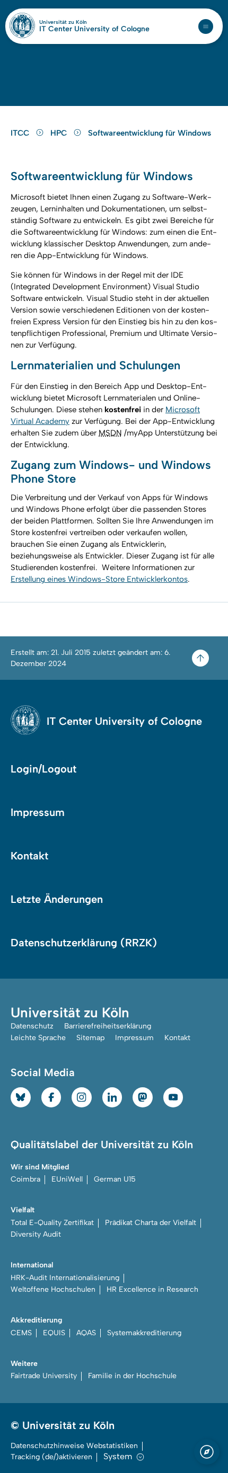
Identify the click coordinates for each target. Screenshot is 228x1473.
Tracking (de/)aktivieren (51, 1456)
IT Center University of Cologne (94, 29)
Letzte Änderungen (57, 899)
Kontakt (29, 855)
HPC (59, 133)
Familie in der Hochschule (132, 1375)
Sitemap (90, 1037)
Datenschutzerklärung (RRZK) (84, 942)
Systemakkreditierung (144, 1332)
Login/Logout (43, 768)
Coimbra (25, 1179)
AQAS (86, 1332)
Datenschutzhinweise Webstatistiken (74, 1445)
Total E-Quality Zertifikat (52, 1222)
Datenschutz (32, 1026)
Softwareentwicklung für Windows (149, 133)
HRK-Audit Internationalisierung (65, 1277)
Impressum (38, 812)
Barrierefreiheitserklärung (107, 1026)
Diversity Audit (36, 1234)
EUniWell (67, 1179)
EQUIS (54, 1332)
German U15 (115, 1179)
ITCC (21, 133)
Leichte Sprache (38, 1037)
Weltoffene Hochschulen (53, 1289)
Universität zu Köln (81, 22)
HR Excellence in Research (152, 1289)
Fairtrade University (44, 1375)
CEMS (21, 1332)
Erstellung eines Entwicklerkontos (99, 579)
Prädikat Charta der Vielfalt (150, 1222)
